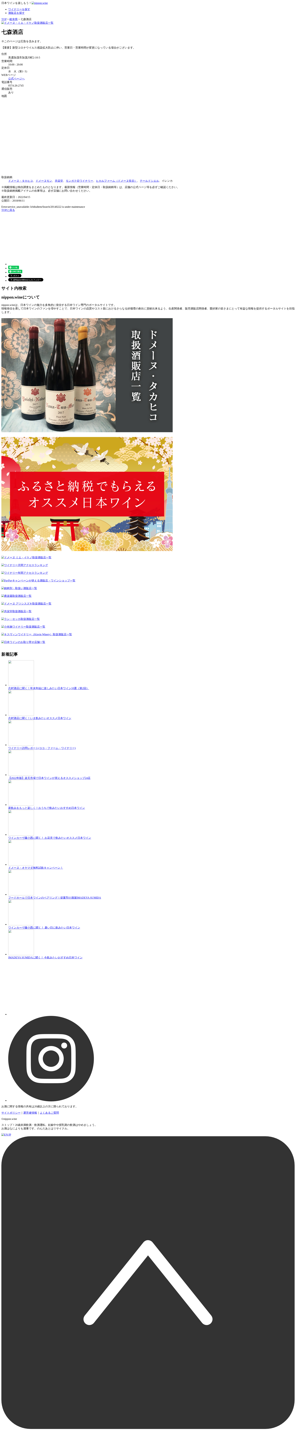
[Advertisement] (104, 236)
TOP (4, 19)
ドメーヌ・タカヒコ (20, 180)
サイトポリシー (11, 1112)
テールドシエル (149, 180)
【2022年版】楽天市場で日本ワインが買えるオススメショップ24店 (49, 778)
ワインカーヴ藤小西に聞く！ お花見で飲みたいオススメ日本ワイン (49, 837)
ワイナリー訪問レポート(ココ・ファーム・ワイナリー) (42, 748)
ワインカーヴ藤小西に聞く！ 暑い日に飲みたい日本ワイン (44, 927)
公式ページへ (16, 78)
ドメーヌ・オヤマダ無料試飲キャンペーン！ (35, 867)
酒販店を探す (16, 12)
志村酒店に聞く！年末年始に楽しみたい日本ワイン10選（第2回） (48, 688)
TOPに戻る (8, 210)
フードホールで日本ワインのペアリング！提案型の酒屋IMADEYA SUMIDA (54, 897)
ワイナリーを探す (19, 9)
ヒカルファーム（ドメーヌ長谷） (116, 180)
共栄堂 (59, 180)
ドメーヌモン (44, 180)
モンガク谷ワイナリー (79, 180)
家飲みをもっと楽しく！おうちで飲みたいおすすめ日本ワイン (46, 807)
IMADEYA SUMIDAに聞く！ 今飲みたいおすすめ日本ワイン (45, 957)
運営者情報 (30, 1112)
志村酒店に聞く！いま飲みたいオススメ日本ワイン (39, 718)
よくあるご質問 (49, 1112)
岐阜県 (13, 19)
